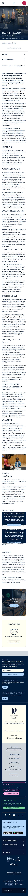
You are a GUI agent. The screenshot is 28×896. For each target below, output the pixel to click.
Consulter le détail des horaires (14, 749)
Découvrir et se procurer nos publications (13, 808)
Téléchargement (14, 775)
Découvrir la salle (14, 605)
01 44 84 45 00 (17, 757)
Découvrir (5, 687)
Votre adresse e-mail (7, 670)
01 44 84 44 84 (16, 758)
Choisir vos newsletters (13, 674)
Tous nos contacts (14, 762)
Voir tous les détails (14, 642)
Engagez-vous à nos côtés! (13, 793)
